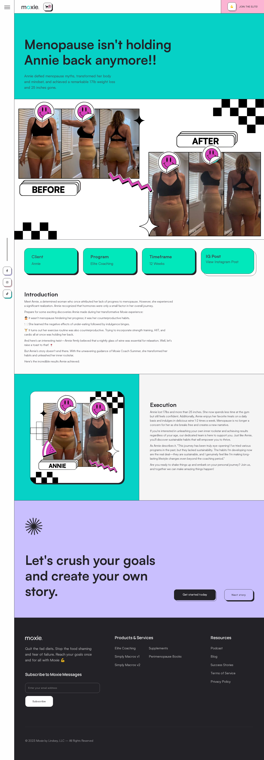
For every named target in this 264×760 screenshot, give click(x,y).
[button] (48, 6)
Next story (239, 594)
